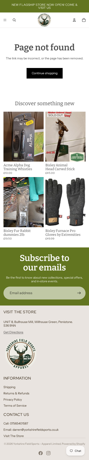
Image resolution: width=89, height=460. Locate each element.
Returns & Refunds (16, 393)
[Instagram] (48, 453)
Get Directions (13, 332)
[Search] (14, 20)
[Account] (74, 20)
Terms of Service (15, 406)
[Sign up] (79, 293)
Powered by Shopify (73, 443)
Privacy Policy (12, 399)
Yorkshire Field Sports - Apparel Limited (37, 443)
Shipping (9, 387)
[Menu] (5, 20)
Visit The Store (13, 436)
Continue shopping (44, 73)
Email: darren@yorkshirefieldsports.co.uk (31, 430)
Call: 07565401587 (15, 423)
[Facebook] (40, 453)
